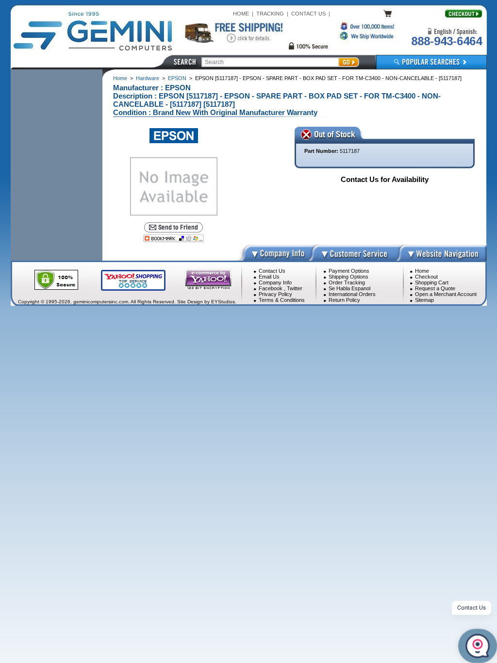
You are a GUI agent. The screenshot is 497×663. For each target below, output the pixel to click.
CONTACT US (308, 14)
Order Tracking (347, 282)
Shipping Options (348, 277)
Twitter (294, 288)
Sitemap (424, 300)
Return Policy (344, 300)
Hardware (147, 78)
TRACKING (270, 14)
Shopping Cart (431, 282)
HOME (241, 14)
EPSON (177, 78)
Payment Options (349, 271)
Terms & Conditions (282, 300)
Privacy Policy (275, 294)
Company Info (275, 282)
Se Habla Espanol (349, 288)
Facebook (270, 288)
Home (120, 78)
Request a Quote (435, 288)
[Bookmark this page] (173, 238)
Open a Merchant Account (446, 294)
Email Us (269, 277)
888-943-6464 (446, 41)
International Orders (352, 294)
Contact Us (272, 271)
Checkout (426, 277)
